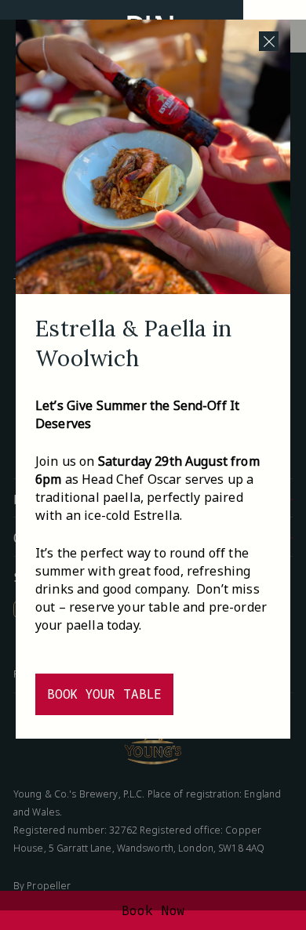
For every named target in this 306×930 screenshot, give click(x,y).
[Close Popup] (269, 41)
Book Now (153, 910)
